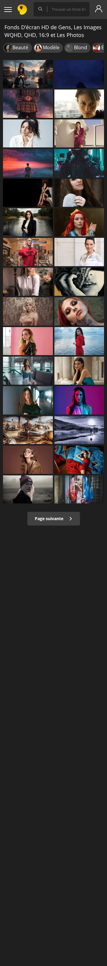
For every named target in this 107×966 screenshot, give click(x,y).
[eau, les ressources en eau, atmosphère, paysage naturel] (79, 430)
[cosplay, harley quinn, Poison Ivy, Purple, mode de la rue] (79, 489)
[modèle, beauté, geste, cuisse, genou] (28, 193)
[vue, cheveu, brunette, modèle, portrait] (79, 104)
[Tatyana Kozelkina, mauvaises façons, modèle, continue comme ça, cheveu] (79, 460)
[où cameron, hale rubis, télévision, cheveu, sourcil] (28, 341)
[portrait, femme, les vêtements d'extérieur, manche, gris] (79, 193)
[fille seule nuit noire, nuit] (79, 74)
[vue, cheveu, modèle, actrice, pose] (28, 133)
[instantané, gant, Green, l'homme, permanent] (79, 163)
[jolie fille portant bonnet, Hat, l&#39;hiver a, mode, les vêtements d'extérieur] (28, 489)
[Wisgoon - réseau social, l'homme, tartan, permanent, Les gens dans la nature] (28, 104)
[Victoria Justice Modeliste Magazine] (79, 371)
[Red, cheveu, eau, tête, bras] (79, 341)
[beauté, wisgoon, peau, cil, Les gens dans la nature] (79, 311)
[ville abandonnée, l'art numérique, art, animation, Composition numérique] (28, 74)
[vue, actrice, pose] (79, 252)
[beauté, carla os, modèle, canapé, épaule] (28, 371)
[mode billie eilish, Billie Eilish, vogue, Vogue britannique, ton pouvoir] (28, 311)
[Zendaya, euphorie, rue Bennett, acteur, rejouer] (79, 133)
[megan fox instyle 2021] (79, 400)
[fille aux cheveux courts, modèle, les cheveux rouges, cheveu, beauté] (28, 222)
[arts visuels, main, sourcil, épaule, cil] (79, 282)
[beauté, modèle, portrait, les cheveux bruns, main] (28, 400)
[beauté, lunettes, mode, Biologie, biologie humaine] (28, 282)
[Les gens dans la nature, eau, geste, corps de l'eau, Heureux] (28, 163)
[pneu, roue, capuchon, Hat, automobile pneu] (28, 430)
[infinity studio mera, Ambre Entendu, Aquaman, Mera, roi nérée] (79, 222)
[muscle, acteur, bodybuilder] (28, 252)
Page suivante (49, 518)
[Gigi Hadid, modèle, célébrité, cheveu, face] (28, 460)
